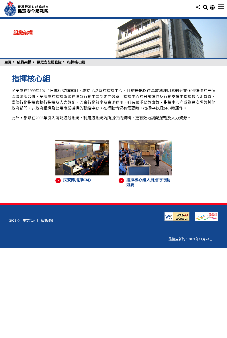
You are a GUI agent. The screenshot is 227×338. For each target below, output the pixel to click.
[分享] (197, 9)
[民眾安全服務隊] (38, 13)
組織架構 (24, 62)
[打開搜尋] (205, 8)
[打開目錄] (221, 6)
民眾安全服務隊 (49, 62)
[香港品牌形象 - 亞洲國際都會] (206, 218)
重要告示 (29, 220)
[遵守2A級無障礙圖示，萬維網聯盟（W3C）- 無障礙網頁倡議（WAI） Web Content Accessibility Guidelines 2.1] (177, 218)
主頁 (8, 62)
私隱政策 (47, 220)
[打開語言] (212, 8)
